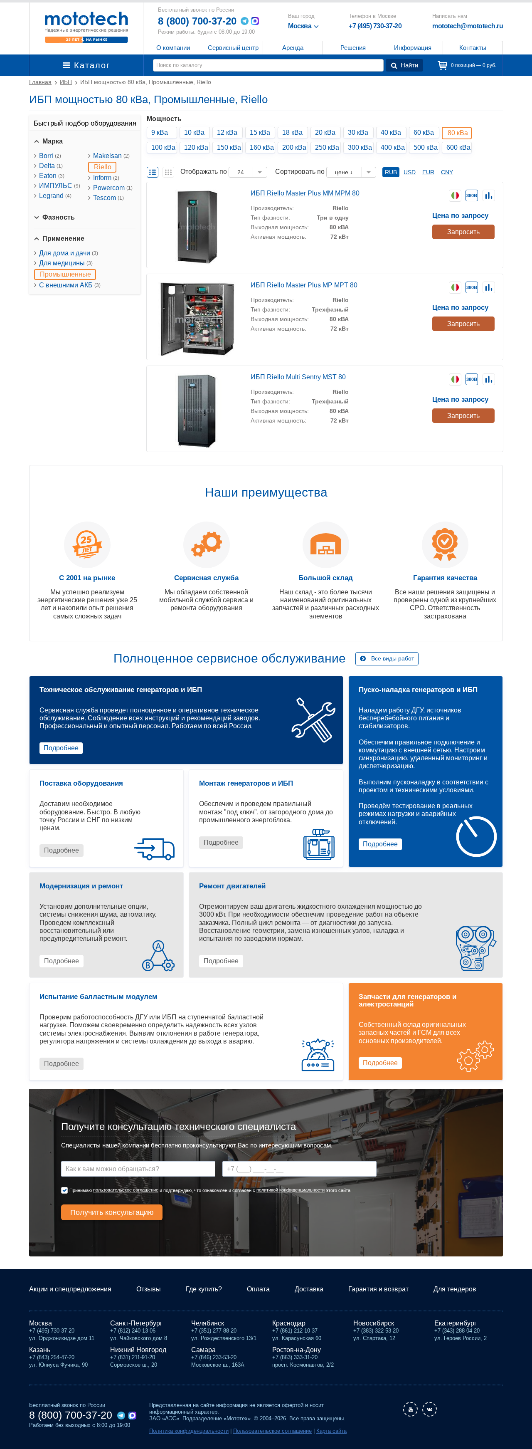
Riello (102, 167)
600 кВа (458, 147)
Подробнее (61, 748)
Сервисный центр (233, 47)
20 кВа (325, 132)
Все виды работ (392, 658)
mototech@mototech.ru (467, 26)
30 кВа (358, 132)
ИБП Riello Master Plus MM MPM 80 (305, 193)
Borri (50, 155)
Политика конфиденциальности (189, 1431)
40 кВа (391, 132)
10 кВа (194, 132)
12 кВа (227, 132)
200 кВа (294, 147)
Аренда (292, 47)
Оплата (258, 1289)
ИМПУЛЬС (59, 185)
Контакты (472, 47)
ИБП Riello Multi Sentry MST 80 (298, 377)
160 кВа (262, 147)
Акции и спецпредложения (70, 1289)
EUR (428, 172)
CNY (447, 172)
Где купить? (204, 1289)
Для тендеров (454, 1289)
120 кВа (196, 147)
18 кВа (292, 132)
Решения (353, 47)
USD (410, 172)
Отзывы (148, 1289)
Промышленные (65, 274)
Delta (51, 165)
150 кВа (229, 147)
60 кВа (424, 132)
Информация (412, 47)
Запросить (463, 231)
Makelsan (111, 155)
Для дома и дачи (68, 253)
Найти (409, 65)
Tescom (108, 197)
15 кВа (260, 132)
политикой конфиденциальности (290, 1189)
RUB (391, 172)
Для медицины (66, 263)
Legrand (55, 195)
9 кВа (159, 132)
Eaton (51, 175)
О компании (173, 47)
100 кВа (163, 147)
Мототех (86, 27)
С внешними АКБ (70, 285)
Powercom (113, 187)
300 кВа (360, 147)
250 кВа (327, 147)
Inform (106, 177)
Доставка (309, 1289)
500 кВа (426, 147)
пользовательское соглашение (125, 1189)
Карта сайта (331, 1431)
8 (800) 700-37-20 (197, 21)
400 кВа (393, 147)
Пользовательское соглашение (272, 1431)
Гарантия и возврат (378, 1289)
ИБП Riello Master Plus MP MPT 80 (304, 285)
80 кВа (458, 132)
